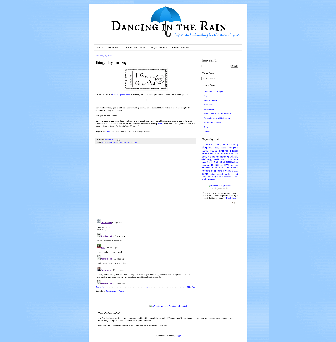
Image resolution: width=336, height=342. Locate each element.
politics (236, 171)
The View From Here (134, 47)
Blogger (178, 336)
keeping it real (224, 162)
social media (223, 174)
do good (234, 154)
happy (209, 159)
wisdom (205, 179)
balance (226, 144)
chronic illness (228, 150)
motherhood (217, 168)
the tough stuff (215, 177)
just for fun (212, 162)
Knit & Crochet (180, 47)
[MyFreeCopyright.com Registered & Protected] (168, 306)
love (226, 164)
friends (223, 157)
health (216, 159)
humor (203, 162)
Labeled (206, 131)
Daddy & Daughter (210, 100)
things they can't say (130, 142)
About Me (113, 47)
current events (207, 154)
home (230, 160)
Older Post (191, 287)
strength (235, 174)
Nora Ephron (231, 198)
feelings (215, 157)
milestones (205, 168)
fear (209, 157)
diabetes (219, 154)
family (204, 157)
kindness (234, 162)
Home (99, 47)
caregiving (233, 148)
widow (236, 177)
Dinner (206, 127)
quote (205, 173)
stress (204, 177)
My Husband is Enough (212, 123)
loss (221, 165)
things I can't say (116, 142)
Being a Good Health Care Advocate (217, 114)
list (217, 164)
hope (235, 159)
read (108, 131)
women (212, 179)
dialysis (227, 154)
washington (228, 177)
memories (234, 165)
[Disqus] (146, 183)
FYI (202, 145)
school (213, 174)
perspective (216, 171)
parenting (205, 171)
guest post (106, 142)
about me (209, 144)
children (213, 151)
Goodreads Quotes (232, 203)
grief (203, 159)
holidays (224, 160)
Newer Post (100, 287)
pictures (228, 170)
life (212, 164)
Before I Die (208, 105)
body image (220, 148)
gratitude (232, 156)
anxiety (218, 144)
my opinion (232, 168)
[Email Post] (118, 140)
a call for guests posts (121, 95)
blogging (206, 147)
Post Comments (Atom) (115, 291)
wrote (160, 123)
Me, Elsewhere (158, 47)
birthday (234, 144)
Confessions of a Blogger (213, 92)
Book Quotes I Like (220, 188)
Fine (205, 96)
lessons (205, 165)
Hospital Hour (209, 109)
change (204, 151)
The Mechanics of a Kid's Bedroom (217, 118)
